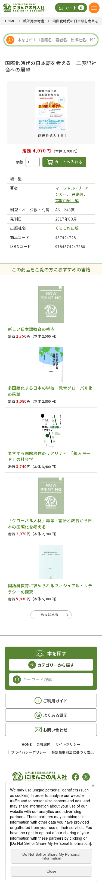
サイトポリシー (67, 744)
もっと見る (49, 614)
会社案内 (43, 744)
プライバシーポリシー (29, 752)
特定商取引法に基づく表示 (72, 752)
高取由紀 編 (67, 200)
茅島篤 (78, 194)
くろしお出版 (67, 228)
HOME (27, 744)
